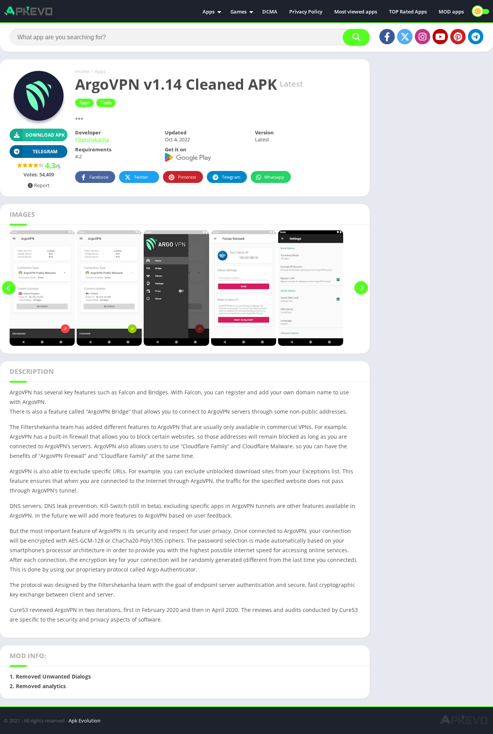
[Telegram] (475, 36)
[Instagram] (422, 36)
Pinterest (187, 177)
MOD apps (451, 11)
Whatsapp (274, 177)
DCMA (269, 11)
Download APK (45, 135)
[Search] (356, 37)
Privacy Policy (305, 11)
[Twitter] (405, 36)
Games (238, 11)
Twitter (141, 177)
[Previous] (8, 288)
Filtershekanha (92, 139)
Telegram (231, 177)
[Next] (361, 288)
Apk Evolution (85, 720)
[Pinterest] (458, 36)
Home (82, 71)
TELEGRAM (45, 151)
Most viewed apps (355, 11)
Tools (106, 102)
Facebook (99, 177)
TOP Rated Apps (408, 11)
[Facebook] (387, 36)
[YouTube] (440, 36)
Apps (209, 11)
